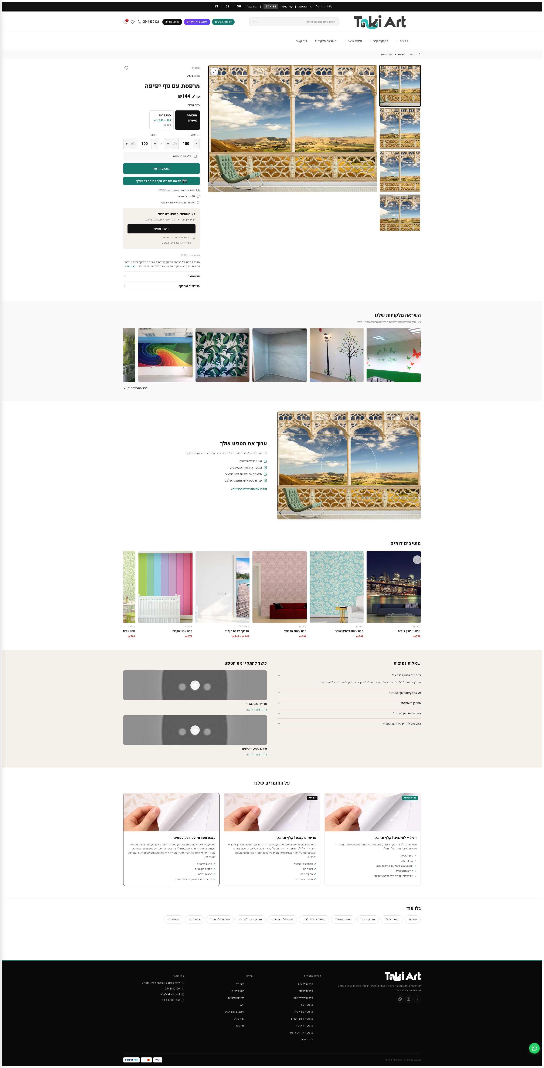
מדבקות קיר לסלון (303, 1012)
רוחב (193, 135)
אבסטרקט (194, 919)
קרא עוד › (130, 266)
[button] (394, 355)
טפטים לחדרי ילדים (314, 919)
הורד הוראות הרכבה (256, 710)
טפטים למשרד (343, 919)
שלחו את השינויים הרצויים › (249, 489)
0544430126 (150, 22)
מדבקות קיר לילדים (250, 919)
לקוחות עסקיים (223, 22)
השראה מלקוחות (325, 41)
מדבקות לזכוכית (304, 1026)
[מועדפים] (132, 22)
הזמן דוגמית (161, 228)
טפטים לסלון (392, 919)
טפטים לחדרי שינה (282, 919)
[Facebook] (417, 999)
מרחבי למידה (172, 22)
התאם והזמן (161, 168)
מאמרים (240, 984)
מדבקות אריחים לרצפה (301, 1033)
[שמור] (126, 68)
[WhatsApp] (400, 999)
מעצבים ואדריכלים (197, 22)
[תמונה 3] (400, 171)
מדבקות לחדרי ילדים (302, 1019)
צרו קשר (239, 1026)
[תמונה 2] (400, 128)
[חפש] (255, 21)
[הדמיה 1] (400, 214)
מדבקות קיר (380, 41)
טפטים (403, 41)
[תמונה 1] (400, 86)
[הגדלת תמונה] (214, 71)
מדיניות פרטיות (236, 998)
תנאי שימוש (238, 991)
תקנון (241, 1005)
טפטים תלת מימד (220, 919)
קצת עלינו (239, 1019)
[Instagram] (408, 999)
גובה (152, 135)
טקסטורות (173, 919)
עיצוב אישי (354, 41)
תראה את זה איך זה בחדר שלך (161, 181)
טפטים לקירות (305, 984)
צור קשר (301, 41)
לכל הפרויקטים (137, 388)
